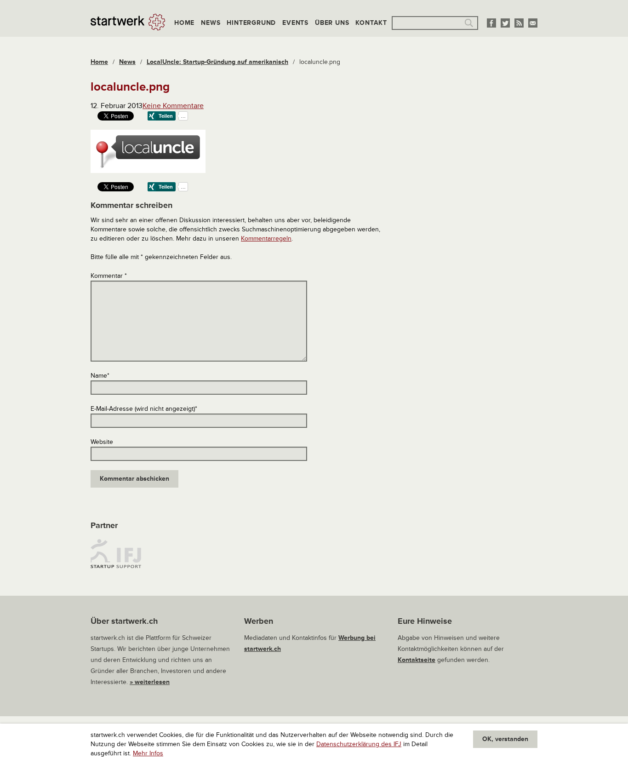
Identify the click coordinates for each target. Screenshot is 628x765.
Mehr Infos (148, 753)
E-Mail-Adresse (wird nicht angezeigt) (144, 409)
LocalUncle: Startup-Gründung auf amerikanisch (217, 62)
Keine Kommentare (173, 105)
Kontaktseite (416, 660)
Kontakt (371, 23)
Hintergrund (251, 23)
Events (295, 23)
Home (184, 23)
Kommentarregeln (266, 238)
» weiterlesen (150, 682)
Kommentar (109, 276)
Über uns (332, 23)
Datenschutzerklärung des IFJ (358, 744)
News (210, 23)
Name (100, 376)
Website (102, 442)
